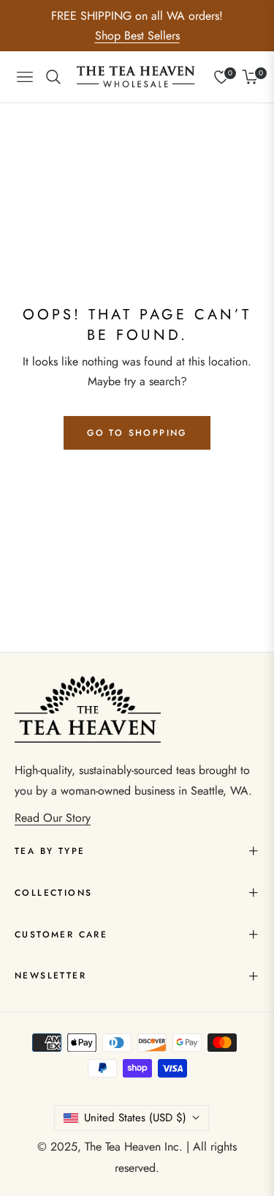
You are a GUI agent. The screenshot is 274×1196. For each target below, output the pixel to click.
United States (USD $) (135, 1118)
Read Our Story (53, 817)
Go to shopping (137, 432)
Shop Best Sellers (137, 35)
